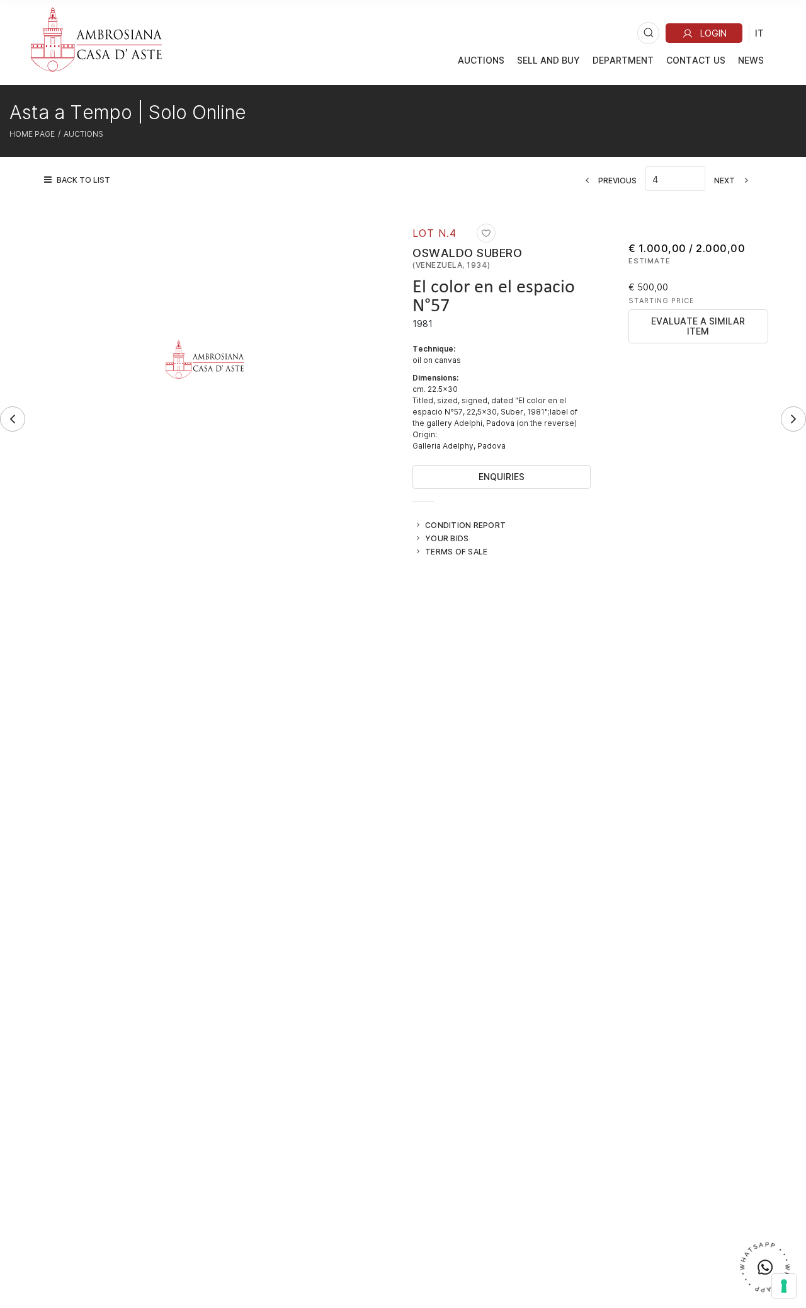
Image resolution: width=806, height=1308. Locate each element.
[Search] (648, 33)
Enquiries (502, 477)
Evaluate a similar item (698, 326)
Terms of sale (456, 551)
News (751, 60)
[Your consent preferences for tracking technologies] (784, 1286)
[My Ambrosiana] (704, 33)
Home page (32, 134)
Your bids (446, 538)
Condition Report (465, 525)
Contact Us (695, 60)
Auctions (481, 60)
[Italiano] (759, 33)
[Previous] (12, 419)
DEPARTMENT (623, 60)
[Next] (793, 419)
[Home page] (96, 39)
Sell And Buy (548, 60)
